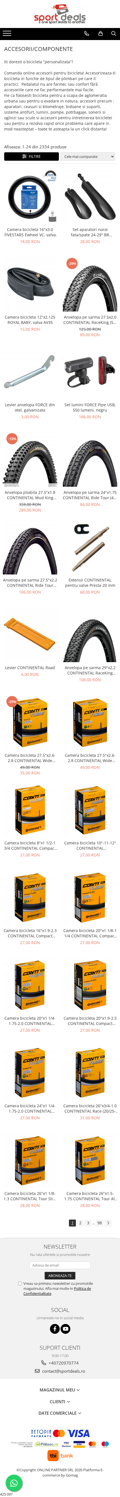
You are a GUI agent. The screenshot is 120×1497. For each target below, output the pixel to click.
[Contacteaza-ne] (86, 33)
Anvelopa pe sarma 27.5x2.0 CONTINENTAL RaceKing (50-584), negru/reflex (90, 319)
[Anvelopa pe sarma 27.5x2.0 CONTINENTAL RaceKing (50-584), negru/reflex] (90, 284)
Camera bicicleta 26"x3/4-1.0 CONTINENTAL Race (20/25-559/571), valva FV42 (90, 1108)
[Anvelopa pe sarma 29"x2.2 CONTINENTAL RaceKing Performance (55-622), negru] (90, 635)
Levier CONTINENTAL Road (30, 667)
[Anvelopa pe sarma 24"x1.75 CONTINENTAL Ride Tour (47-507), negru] (90, 459)
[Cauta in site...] (113, 33)
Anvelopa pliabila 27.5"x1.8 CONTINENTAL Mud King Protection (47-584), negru (30, 495)
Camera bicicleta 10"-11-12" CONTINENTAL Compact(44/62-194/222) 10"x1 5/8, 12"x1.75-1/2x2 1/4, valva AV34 (90, 845)
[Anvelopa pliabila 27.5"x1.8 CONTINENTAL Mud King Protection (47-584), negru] (30, 459)
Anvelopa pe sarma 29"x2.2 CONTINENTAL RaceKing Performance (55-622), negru (90, 670)
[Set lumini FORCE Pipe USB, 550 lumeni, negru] (90, 372)
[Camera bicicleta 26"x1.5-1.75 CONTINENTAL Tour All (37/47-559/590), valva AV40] (90, 1160)
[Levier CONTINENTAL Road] (30, 635)
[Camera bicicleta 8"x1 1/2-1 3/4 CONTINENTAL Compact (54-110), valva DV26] (30, 810)
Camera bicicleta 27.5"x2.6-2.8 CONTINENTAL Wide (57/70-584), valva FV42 (30, 758)
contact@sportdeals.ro (63, 1371)
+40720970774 (63, 1363)
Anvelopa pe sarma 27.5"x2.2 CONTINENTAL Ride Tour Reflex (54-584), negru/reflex (30, 582)
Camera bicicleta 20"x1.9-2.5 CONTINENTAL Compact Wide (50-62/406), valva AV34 (90, 1020)
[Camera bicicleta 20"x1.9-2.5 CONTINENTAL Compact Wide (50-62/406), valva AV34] (90, 985)
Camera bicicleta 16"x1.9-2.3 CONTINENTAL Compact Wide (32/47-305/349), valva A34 (30, 933)
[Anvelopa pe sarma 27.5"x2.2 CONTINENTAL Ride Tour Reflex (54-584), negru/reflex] (30, 547)
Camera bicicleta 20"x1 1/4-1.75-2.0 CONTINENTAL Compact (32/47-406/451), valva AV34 (30, 1020)
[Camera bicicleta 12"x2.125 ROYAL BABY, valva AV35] (30, 284)
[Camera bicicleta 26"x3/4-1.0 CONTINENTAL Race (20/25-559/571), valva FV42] (90, 1073)
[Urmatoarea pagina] (108, 1223)
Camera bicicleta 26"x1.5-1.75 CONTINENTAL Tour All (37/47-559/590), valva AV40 (90, 1196)
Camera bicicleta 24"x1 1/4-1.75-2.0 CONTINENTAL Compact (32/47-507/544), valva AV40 (30, 1108)
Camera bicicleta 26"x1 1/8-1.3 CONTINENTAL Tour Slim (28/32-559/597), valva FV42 (30, 1196)
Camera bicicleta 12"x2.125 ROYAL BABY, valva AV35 (30, 319)
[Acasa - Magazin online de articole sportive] (60, 14)
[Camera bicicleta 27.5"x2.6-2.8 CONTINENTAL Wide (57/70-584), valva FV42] (30, 722)
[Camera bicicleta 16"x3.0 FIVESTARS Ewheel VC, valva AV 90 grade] (30, 196)
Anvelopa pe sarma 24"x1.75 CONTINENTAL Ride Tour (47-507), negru (90, 495)
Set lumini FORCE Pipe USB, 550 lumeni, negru (90, 407)
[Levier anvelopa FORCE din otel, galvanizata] (30, 372)
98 (99, 1222)
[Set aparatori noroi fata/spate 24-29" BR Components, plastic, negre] (90, 196)
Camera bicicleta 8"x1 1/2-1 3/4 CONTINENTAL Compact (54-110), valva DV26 (30, 845)
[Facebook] (55, 1329)
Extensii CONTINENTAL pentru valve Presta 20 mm (90, 582)
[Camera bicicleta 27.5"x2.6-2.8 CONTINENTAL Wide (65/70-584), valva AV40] (90, 722)
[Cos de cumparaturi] (101, 33)
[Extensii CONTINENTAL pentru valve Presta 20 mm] (90, 547)
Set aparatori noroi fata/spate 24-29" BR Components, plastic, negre (90, 232)
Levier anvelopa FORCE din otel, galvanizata (30, 407)
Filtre (34, 156)
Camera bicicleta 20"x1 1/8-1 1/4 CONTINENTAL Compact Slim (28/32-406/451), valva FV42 (90, 933)
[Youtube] (65, 1329)
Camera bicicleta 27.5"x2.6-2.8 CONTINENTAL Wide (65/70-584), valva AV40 (90, 758)
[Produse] (8, 35)
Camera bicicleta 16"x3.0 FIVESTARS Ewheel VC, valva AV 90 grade (30, 232)
